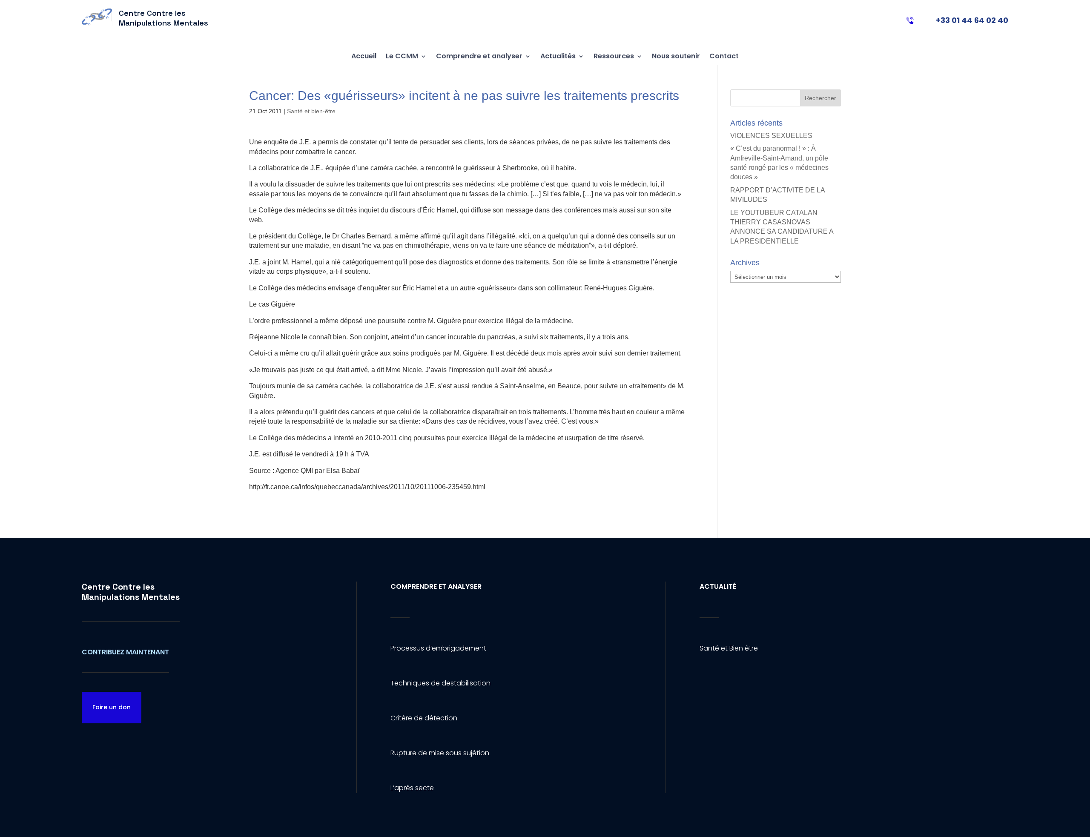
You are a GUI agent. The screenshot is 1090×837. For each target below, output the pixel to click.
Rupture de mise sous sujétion (439, 753)
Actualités (558, 56)
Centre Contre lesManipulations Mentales (131, 591)
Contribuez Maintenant (125, 652)
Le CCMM (402, 56)
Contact (724, 56)
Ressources (614, 56)
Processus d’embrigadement (438, 648)
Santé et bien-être (311, 111)
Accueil (363, 56)
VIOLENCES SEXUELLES (771, 135)
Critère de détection (423, 718)
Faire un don (111, 707)
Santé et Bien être (729, 648)
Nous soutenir (676, 56)
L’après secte (412, 788)
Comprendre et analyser (479, 56)
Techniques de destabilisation (440, 683)
